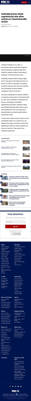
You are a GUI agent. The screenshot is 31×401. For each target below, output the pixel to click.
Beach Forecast (18, 256)
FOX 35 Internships (5, 337)
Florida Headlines (5, 246)
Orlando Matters (5, 318)
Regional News (19, 311)
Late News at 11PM (5, 320)
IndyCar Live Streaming (19, 369)
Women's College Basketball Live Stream (19, 375)
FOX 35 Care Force (18, 280)
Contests (4, 358)
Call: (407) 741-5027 (19, 329)
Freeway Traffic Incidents (4, 284)
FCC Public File (4, 352)
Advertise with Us (5, 345)
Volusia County (4, 265)
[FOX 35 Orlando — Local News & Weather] (5, 2)
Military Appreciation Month (6, 270)
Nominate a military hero (5, 267)
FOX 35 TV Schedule (6, 315)
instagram (15, 386)
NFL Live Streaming (19, 361)
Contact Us (3, 332)
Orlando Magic (17, 302)
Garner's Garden (18, 288)
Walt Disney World (5, 304)
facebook (10, 386)
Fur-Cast (16, 290)
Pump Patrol (4, 278)
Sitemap (3, 273)
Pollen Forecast (18, 258)
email (21, 386)
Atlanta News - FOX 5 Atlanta (19, 319)
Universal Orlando (5, 307)
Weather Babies (18, 282)
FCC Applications (5, 354)
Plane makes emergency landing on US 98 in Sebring (11, 167)
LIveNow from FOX (5, 321)
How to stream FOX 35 (6, 329)
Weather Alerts (17, 248)
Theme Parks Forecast (19, 255)
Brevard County (4, 253)
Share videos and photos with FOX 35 (19, 334)
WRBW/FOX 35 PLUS (6, 349)
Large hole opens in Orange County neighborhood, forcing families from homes (19, 191)
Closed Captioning (5, 350)
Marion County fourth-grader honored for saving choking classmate (17, 203)
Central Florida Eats (5, 323)
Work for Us (4, 336)
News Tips (17, 327)
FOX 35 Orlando (4, 24)
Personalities (4, 334)
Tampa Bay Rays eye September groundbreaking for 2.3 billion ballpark (10, 154)
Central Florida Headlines (4, 249)
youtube (18, 386)
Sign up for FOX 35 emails (5, 340)
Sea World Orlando (5, 305)
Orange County (4, 260)
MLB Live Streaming (19, 366)
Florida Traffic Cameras (4, 287)
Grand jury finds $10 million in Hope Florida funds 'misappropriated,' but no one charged (19, 184)
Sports (16, 297)
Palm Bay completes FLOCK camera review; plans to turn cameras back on (19, 178)
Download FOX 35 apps (5, 343)
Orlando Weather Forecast (18, 250)
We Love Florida (18, 278)
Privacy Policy (17, 233)
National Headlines (5, 251)
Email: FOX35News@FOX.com (19, 331)
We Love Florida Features (5, 300)
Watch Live (24, 2)
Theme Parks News (5, 302)
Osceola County (5, 261)
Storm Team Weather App (19, 262)
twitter (13, 386)
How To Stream (5, 313)
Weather (17, 245)
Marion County (4, 258)
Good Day (17, 276)
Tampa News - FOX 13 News (19, 316)
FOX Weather (17, 260)
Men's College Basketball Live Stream (19, 372)
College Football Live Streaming (19, 363)
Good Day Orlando (5, 316)
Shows (3, 311)
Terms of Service (16, 234)
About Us (4, 327)
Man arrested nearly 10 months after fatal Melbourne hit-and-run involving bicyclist (19, 197)
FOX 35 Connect (18, 337)
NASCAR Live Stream (19, 368)
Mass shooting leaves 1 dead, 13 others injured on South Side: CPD (10, 160)
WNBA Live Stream (18, 377)
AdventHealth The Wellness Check (18, 284)
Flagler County (4, 255)
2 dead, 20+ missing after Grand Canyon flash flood (10, 141)
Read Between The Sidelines (18, 300)
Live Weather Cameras (19, 246)
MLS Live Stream (18, 379)
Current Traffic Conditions (4, 281)
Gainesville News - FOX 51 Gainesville (19, 313)
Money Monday (18, 293)
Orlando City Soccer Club (19, 304)
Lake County (4, 256)
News (9, 24)
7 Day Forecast (17, 253)
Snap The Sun (17, 264)
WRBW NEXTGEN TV (6, 347)
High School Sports (18, 307)
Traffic (3, 276)
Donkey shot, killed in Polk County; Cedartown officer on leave (9, 147)
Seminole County (5, 263)
